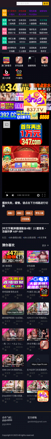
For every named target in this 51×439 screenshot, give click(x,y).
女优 (4, 48)
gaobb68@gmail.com (37, 421)
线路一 (11, 213)
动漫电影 (43, 39)
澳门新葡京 (7, 266)
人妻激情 (33, 24)
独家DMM (43, 33)
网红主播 (12, 39)
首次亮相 (22, 33)
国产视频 (12, 20)
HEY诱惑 (32, 33)
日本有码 (33, 20)
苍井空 (43, 51)
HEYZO (22, 42)
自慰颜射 (43, 42)
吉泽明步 (43, 48)
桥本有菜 (33, 51)
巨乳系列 (22, 24)
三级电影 (12, 24)
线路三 (29, 213)
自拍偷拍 (22, 29)
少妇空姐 (25, 219)
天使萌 (22, 48)
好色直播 (31, 266)
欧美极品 (43, 24)
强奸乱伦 (33, 29)
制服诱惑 (12, 29)
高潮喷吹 (33, 42)
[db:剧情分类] (15, 237)
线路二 (20, 213)
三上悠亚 (22, 51)
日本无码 (22, 20)
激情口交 (33, 39)
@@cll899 (6, 424)
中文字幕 (43, 20)
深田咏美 (33, 48)
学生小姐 (39, 213)
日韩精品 (22, 39)
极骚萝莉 (12, 42)
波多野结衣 (11, 48)
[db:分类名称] (30, 237)
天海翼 (12, 51)
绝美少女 (12, 33)
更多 (44, 245)
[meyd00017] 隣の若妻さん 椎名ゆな (18, 396)
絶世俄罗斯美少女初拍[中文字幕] (16, 318)
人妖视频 (43, 29)
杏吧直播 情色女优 (10, 292)
